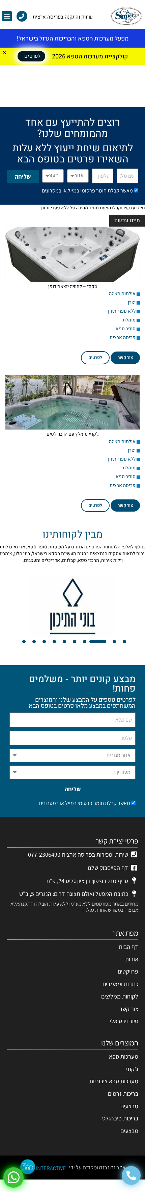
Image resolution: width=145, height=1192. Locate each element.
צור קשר (125, 357)
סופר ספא (126, 328)
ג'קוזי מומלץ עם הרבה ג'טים (72, 434)
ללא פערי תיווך (121, 311)
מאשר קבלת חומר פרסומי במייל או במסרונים (87, 190)
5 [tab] (84, 641)
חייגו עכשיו (127, 220)
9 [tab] (44, 641)
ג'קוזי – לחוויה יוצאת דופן (72, 286)
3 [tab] (104, 641)
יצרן (132, 302)
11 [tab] (24, 641)
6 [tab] (74, 641)
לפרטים (95, 357)
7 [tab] (64, 641)
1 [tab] (124, 641)
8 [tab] (54, 641)
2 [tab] (114, 641)
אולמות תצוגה (122, 293)
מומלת (129, 319)
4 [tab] (87, 641)
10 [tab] (34, 641)
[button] (7, 16)
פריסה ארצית (123, 337)
